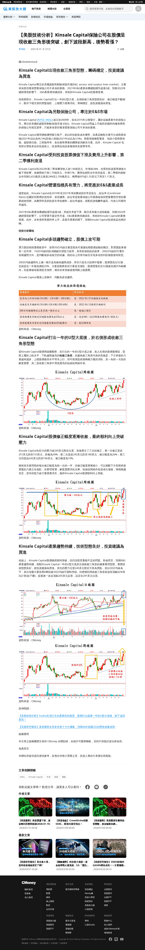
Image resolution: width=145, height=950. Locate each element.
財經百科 (89, 901)
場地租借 (108, 932)
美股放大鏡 (90, 905)
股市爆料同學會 (32, 2)
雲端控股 (69, 928)
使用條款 (34, 943)
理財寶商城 (18, 2)
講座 (48, 897)
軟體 (48, 893)
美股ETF (108, 901)
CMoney (5, 2)
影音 (48, 905)
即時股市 (53, 2)
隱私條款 (25, 943)
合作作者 (50, 909)
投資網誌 (89, 889)
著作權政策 (44, 943)
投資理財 (43, 2)
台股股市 (108, 889)
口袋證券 (89, 909)
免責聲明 (63, 943)
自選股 (66, 8)
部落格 (28, 893)
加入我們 (29, 897)
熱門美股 (36, 8)
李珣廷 (22, 49)
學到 (87, 920)
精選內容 (52, 8)
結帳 (132, 2)
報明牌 (68, 932)
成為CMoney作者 (112, 928)
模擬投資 (72, 2)
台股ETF (108, 897)
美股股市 (108, 893)
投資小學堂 (90, 897)
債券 (106, 905)
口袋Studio (90, 924)
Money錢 (89, 893)
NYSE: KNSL (45, 119)
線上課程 (50, 901)
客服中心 (108, 920)
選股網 (68, 924)
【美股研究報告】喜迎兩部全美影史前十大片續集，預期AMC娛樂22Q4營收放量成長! (67, 726)
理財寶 (49, 889)
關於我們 (29, 889)
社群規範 (54, 943)
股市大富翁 (70, 920)
